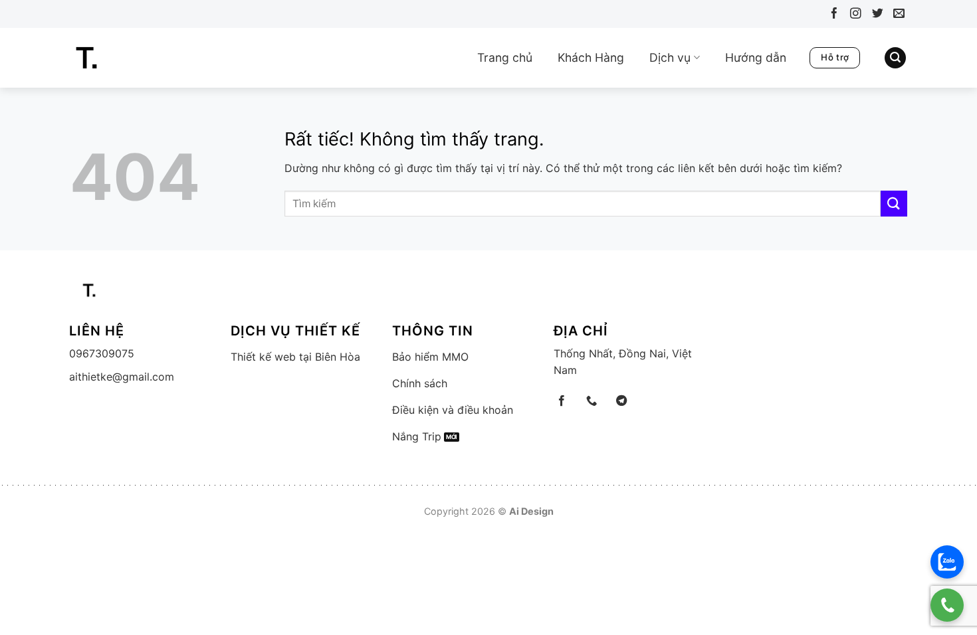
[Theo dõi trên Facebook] (831, 15)
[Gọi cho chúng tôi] (591, 401)
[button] (895, 58)
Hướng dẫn (755, 57)
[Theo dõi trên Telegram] (621, 401)
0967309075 (101, 353)
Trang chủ (504, 57)
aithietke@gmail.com (121, 376)
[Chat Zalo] (947, 562)
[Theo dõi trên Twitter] (874, 15)
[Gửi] (894, 204)
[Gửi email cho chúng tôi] (896, 15)
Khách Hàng (591, 57)
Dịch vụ (670, 57)
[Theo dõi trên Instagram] (853, 15)
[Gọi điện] (947, 605)
